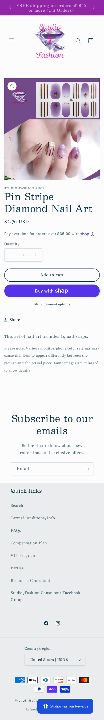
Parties (17, 568)
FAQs (16, 530)
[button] (11, 41)
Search (17, 505)
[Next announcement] (94, 8)
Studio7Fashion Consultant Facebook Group (45, 596)
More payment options (52, 304)
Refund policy (36, 709)
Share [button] (15, 319)
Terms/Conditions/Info (33, 518)
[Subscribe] (87, 468)
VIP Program (23, 555)
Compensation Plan (29, 543)
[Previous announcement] (10, 8)
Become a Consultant (30, 580)
